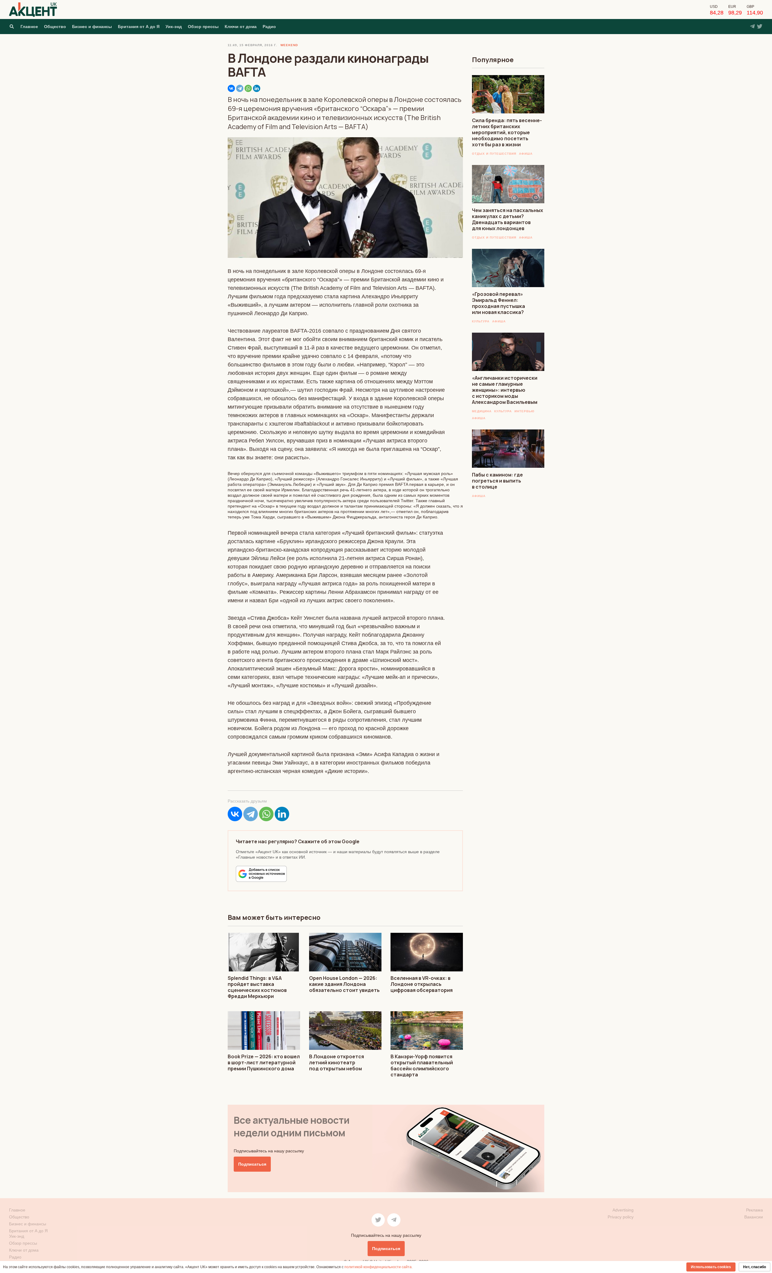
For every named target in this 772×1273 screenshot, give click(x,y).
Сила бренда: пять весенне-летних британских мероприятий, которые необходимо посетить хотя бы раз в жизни (507, 132)
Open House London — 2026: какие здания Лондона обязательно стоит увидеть (344, 984)
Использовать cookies (711, 1267)
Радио (269, 26)
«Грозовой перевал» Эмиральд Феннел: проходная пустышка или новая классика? (498, 303)
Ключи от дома (241, 26)
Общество (55, 26)
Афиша (526, 153)
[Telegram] (239, 88)
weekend (289, 45)
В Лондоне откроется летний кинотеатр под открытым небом (336, 1062)
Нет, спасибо (754, 1267)
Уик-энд (174, 26)
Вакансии (753, 1216)
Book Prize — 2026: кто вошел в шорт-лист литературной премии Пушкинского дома (264, 1062)
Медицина (482, 411)
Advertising (623, 1210)
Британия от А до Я (139, 26)
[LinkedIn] (256, 88)
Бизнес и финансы (92, 26)
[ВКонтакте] (231, 88)
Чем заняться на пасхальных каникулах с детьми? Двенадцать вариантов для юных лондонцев (507, 219)
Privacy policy (621, 1216)
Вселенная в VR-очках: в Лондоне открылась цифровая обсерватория (422, 984)
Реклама (754, 1210)
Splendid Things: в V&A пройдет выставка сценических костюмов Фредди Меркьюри (257, 987)
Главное (29, 26)
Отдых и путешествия (494, 153)
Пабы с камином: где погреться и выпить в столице (497, 480)
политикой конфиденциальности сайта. (378, 1267)
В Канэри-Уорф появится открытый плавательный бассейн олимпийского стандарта (422, 1065)
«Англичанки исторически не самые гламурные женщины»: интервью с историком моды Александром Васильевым (504, 390)
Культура (480, 321)
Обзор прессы (203, 26)
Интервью (524, 411)
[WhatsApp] (248, 88)
